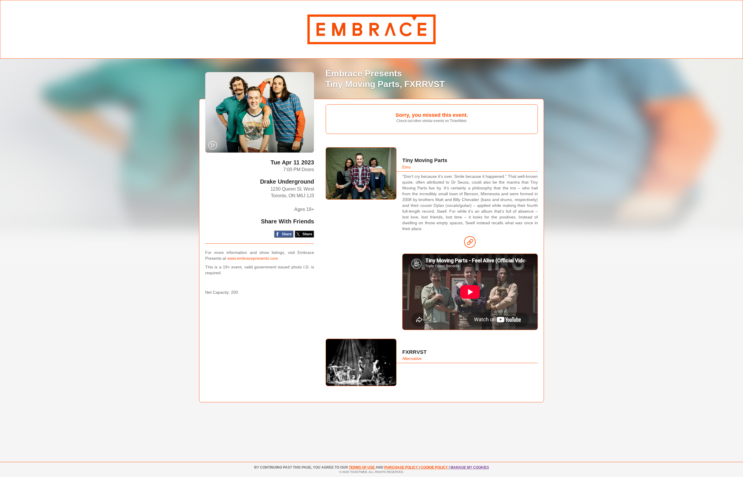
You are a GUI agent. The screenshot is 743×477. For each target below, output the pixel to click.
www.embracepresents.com (252, 258)
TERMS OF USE (362, 467)
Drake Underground (287, 181)
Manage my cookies (469, 467)
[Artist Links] (470, 243)
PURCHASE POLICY (401, 467)
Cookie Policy (435, 467)
